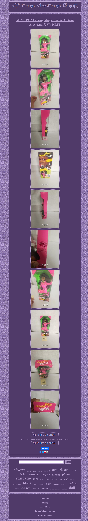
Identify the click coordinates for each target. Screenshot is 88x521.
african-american (55, 489)
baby (23, 474)
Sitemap (45, 502)
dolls (35, 484)
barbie (25, 488)
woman (56, 484)
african (19, 470)
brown (45, 488)
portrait (29, 471)
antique (72, 483)
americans (34, 474)
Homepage (45, 498)
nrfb (66, 479)
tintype (42, 484)
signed (40, 471)
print (17, 489)
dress (47, 479)
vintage (23, 479)
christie (64, 489)
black (27, 483)
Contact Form (45, 507)
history (54, 479)
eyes (60, 479)
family (41, 480)
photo (66, 474)
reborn (63, 484)
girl (35, 478)
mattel (36, 488)
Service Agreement (45, 515)
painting (56, 474)
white (72, 479)
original (46, 474)
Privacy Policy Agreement (45, 511)
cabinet (47, 471)
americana (17, 484)
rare (73, 470)
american (60, 469)
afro (34, 471)
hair (48, 483)
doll (72, 488)
